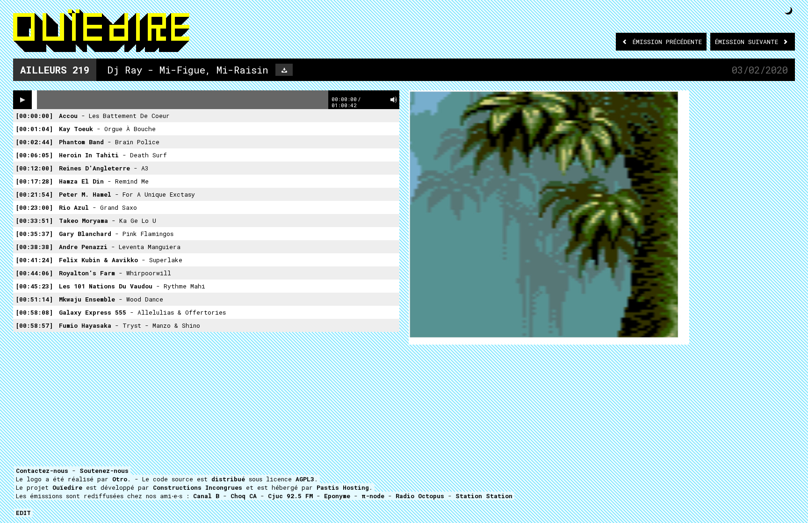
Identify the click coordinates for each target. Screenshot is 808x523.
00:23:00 (34, 207)
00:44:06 (34, 273)
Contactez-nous (42, 470)
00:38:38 (34, 247)
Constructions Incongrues (197, 487)
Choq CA (244, 496)
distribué (228, 479)
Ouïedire (67, 487)
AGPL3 (305, 479)
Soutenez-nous (104, 470)
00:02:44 (34, 142)
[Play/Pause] (22, 99)
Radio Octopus (420, 496)
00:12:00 (34, 168)
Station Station (483, 496)
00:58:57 (34, 325)
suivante (748, 41)
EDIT (23, 512)
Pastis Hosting (343, 487)
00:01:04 (34, 129)
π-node (372, 496)
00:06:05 (34, 155)
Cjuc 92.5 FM (290, 496)
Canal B (206, 496)
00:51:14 (34, 299)
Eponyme (337, 496)
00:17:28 (34, 181)
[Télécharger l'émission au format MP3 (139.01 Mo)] (284, 70)
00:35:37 (34, 233)
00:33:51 (34, 220)
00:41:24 (34, 260)
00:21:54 (34, 194)
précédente (667, 41)
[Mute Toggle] (393, 99)
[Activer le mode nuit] (788, 10)
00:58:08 (34, 312)
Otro (119, 479)
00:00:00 (34, 115)
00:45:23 (34, 286)
